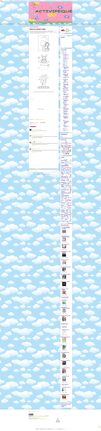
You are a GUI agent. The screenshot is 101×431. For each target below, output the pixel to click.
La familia (69, 187)
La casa (64, 187)
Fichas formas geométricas (65, 85)
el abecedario (66, 176)
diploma (62, 174)
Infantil (31, 23)
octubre (65, 57)
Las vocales (65, 98)
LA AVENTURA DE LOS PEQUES (66, 368)
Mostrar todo (69, 401)
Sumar (70, 218)
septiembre (65, 58)
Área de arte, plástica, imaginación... (66, 117)
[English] (66, 142)
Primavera (63, 211)
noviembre (65, 55)
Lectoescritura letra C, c (66, 94)
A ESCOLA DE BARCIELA (66, 266)
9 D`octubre (64, 159)
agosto (64, 60)
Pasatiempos (69, 207)
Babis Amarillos (65, 384)
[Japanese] (70, 152)
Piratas (64, 208)
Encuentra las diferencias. (66, 109)
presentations (35, 119)
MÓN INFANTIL (64, 300)
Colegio (66, 164)
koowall (69, 186)
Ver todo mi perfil (68, 31)
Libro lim (67, 197)
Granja (62, 184)
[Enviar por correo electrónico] (40, 122)
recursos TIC (64, 216)
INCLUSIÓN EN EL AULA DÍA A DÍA (66, 252)
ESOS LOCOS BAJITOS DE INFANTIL (66, 337)
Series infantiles (44, 23)
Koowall (62, 23)
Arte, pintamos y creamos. (66, 97)
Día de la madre (65, 92)
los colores (64, 198)
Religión (62, 217)
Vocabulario (63, 220)
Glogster (69, 182)
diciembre (65, 54)
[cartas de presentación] (66, 147)
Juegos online (37, 23)
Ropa (68, 217)
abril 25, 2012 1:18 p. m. (39, 129)
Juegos (62, 186)
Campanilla (64, 345)
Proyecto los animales (66, 215)
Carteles (68, 162)
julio (64, 61)
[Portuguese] (70, 151)
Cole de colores (65, 259)
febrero (65, 130)
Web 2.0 (56, 23)
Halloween (68, 184)
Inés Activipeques (41, 119)
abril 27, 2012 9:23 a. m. (38, 148)
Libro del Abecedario (65, 111)
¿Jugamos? (65, 106)
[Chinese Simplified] (68, 153)
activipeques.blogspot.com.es (42, 418)
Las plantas (66, 190)
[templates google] (65, 151)
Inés (34, 122)
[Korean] (64, 153)
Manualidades (65, 88)
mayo (64, 64)
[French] (62, 145)
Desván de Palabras (66, 360)
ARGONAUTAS (64, 326)
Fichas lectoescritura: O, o (66, 126)
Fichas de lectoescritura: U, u (66, 113)
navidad (62, 205)
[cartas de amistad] (67, 145)
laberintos (65, 188)
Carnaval (62, 162)
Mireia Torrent (34, 135)
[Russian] (70, 150)
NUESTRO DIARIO (65, 323)
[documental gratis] (66, 146)
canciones (67, 161)
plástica (68, 209)
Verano (66, 219)
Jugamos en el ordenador (65, 100)
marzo (64, 128)
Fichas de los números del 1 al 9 (65, 68)
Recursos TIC (65, 82)
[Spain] (70, 146)
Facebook (51, 23)
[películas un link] (65, 150)
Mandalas (64, 102)
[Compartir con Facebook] (43, 122)
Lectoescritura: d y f (66, 78)
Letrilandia (65, 195)
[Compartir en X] (42, 122)
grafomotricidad (66, 183)
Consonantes (65, 165)
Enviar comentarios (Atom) (46, 174)
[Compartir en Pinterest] (44, 122)
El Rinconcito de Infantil (65, 376)
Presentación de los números (65, 80)
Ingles (62, 185)
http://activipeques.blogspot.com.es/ (39, 415)
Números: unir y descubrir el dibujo (65, 75)
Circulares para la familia (66, 163)
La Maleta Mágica (65, 297)
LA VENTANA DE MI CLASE (65, 353)
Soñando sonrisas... (66, 329)
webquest (68, 221)
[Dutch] (68, 148)
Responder (33, 138)
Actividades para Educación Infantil (66, 236)
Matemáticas (63, 202)
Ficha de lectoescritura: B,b (66, 104)
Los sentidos (68, 199)
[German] (62, 146)
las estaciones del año (66, 189)
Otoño (62, 207)
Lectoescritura (66, 193)
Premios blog (64, 210)
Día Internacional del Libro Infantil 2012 (66, 122)
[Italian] (64, 148)
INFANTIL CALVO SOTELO (65, 289)
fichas (34, 123)
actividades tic (66, 160)
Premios (67, 23)
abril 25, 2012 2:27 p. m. (40, 135)
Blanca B (33, 129)
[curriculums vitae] (66, 144)
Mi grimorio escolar (66, 387)
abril (64, 65)
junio (64, 62)
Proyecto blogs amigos (67, 212)
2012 (63, 53)
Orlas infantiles (67, 206)
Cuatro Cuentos (66, 90)
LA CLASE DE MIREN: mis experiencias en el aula (66, 227)
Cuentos (68, 169)
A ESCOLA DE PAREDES (66, 274)
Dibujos (67, 173)
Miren (33, 148)
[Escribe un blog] (41, 122)
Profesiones (69, 211)
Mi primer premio (65, 72)
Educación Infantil (66, 281)
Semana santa (64, 218)
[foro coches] (65, 152)
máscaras (66, 201)
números (36, 123)
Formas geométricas (65, 87)
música (67, 204)
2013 (63, 51)
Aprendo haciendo (65, 394)
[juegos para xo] (66, 148)
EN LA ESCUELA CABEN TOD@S (66, 316)
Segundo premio (66, 70)
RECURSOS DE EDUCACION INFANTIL (66, 308)
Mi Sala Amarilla (65, 244)
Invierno (68, 185)
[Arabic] (66, 153)
